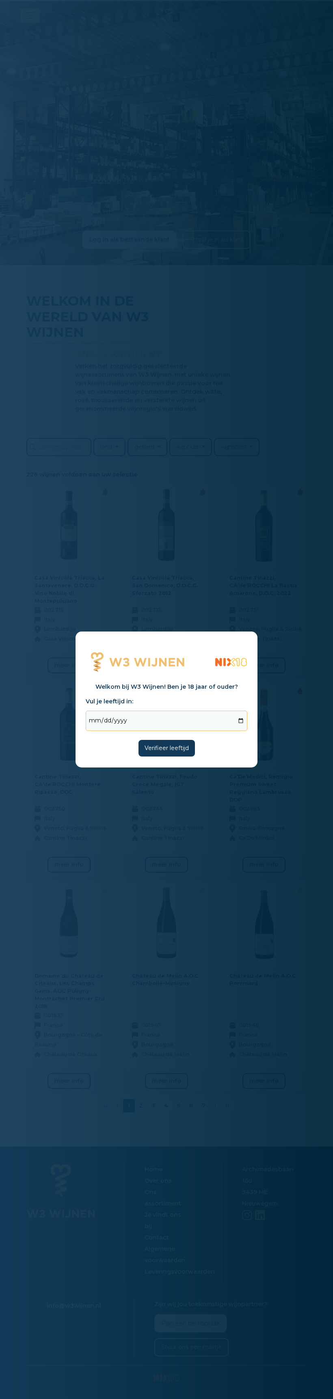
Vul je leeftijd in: (109, 701)
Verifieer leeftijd (167, 748)
